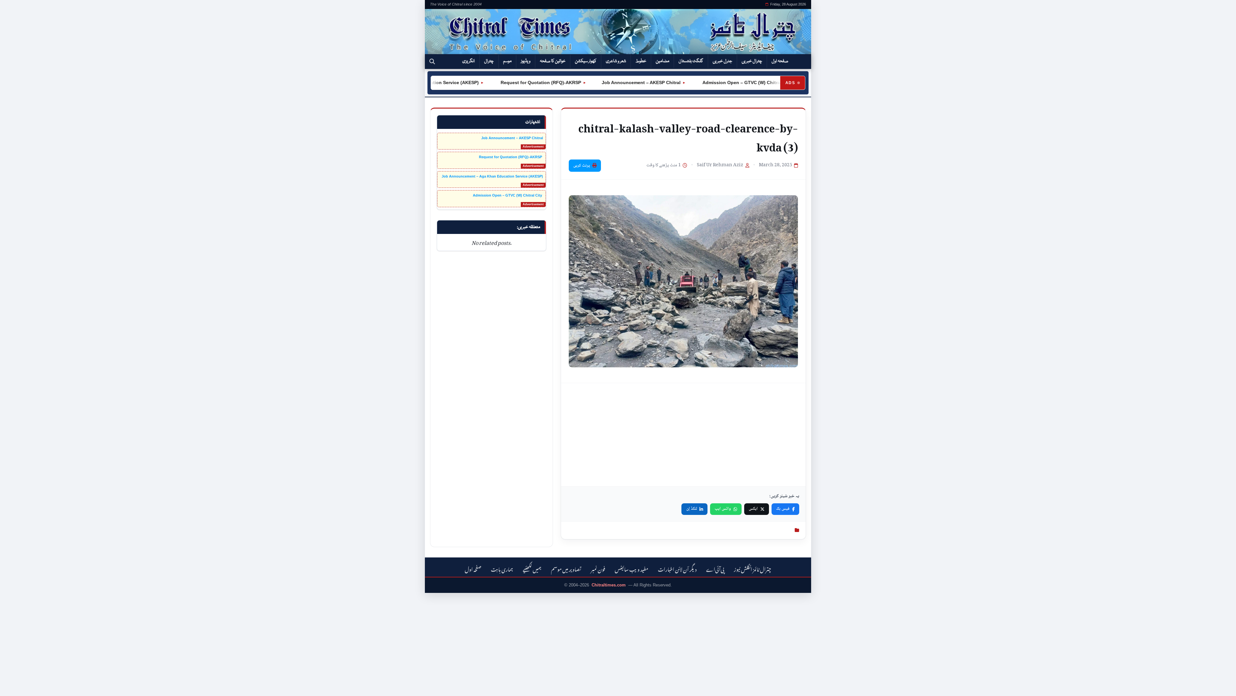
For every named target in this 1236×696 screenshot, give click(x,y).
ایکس (753, 508)
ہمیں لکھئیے (532, 569)
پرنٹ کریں (581, 165)
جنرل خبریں (722, 61)
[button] (432, 61)
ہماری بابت (502, 569)
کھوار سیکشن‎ (585, 61)
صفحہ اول (780, 61)
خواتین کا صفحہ (553, 61)
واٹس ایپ (723, 508)
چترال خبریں (752, 61)
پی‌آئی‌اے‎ (715, 569)
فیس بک (783, 508)
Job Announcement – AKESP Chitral (621, 82)
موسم (507, 61)
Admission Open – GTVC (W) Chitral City (726, 82)
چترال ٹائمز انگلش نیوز (752, 569)
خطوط (640, 61)
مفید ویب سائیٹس (631, 569)
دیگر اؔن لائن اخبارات (677, 569)
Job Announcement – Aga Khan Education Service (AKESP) (492, 176)
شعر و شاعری (616, 61)
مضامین (662, 61)
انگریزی (468, 61)
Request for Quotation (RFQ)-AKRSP (520, 82)
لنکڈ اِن (691, 508)
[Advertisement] (683, 435)
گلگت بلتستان (691, 61)
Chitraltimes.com (609, 585)
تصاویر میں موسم (566, 569)
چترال (489, 61)
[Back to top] (14, 686)
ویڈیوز (525, 61)
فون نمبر (598, 569)
